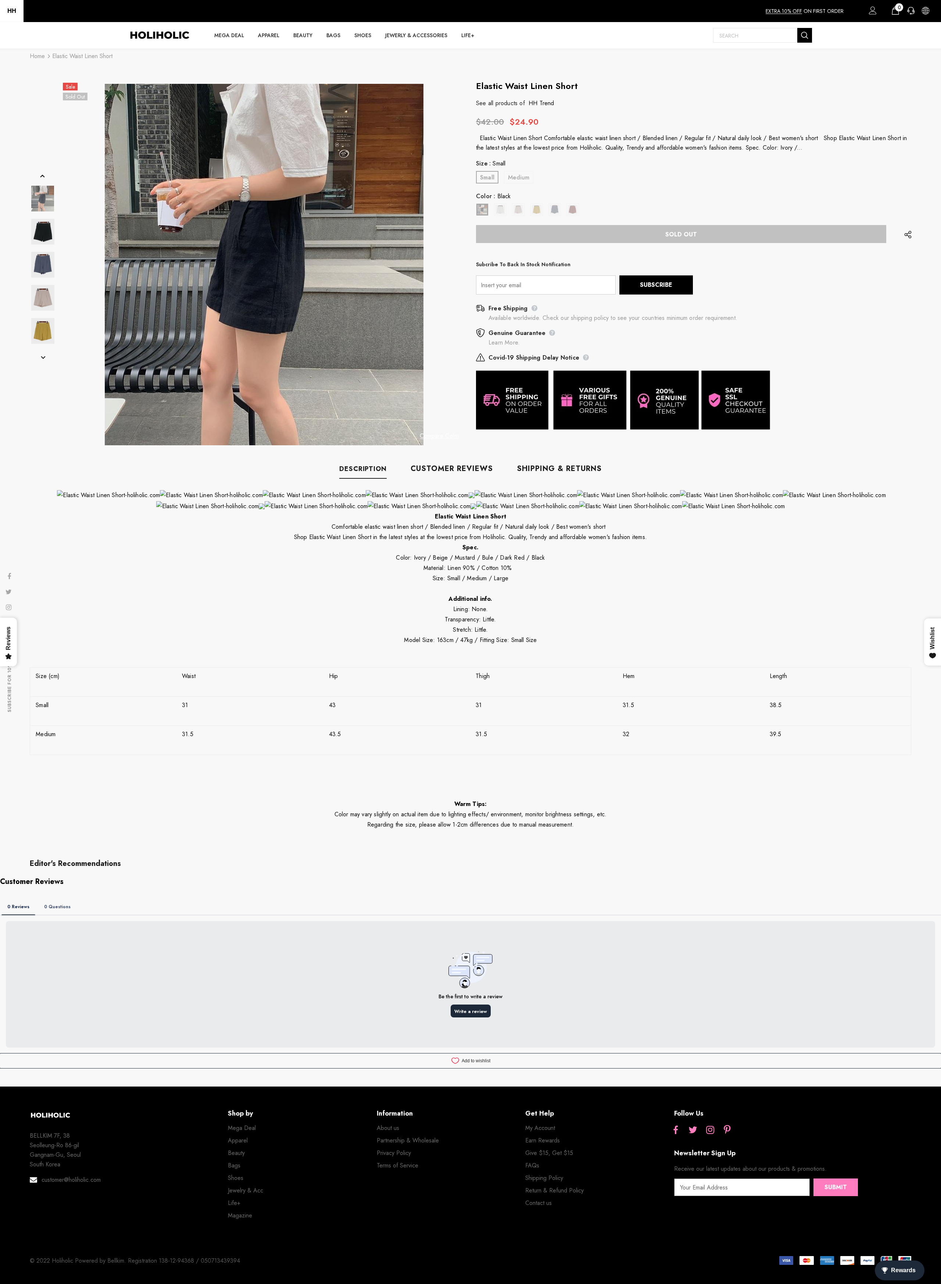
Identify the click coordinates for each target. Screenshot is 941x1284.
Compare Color (439, 436)
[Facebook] (675, 1130)
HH (11, 11)
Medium (518, 177)
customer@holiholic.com (71, 1180)
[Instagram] (710, 1130)
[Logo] (159, 35)
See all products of (500, 103)
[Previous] (42, 175)
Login (871, 12)
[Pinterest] (727, 1130)
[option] (264, 264)
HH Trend (541, 103)
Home (37, 56)
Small (487, 177)
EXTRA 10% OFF (784, 11)
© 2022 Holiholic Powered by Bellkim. (79, 1260)
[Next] (42, 357)
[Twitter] (693, 1130)
